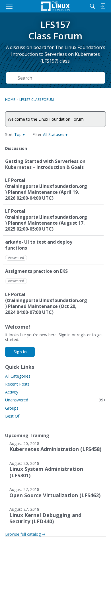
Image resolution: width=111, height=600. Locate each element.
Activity (11, 392)
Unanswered (55, 400)
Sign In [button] (20, 351)
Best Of (12, 416)
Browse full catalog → (25, 534)
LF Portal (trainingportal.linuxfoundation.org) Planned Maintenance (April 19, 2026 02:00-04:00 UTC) (46, 189)
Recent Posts (17, 384)
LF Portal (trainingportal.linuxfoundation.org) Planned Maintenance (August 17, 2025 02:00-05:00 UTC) (46, 220)
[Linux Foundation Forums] (55, 6)
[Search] (92, 6)
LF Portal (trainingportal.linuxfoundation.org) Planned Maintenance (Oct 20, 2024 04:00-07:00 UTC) (46, 303)
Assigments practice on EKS (36, 271)
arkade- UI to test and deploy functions (38, 245)
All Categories (17, 376)
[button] (19, 134)
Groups (11, 408)
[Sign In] (103, 6)
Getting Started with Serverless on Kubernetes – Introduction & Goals (45, 164)
